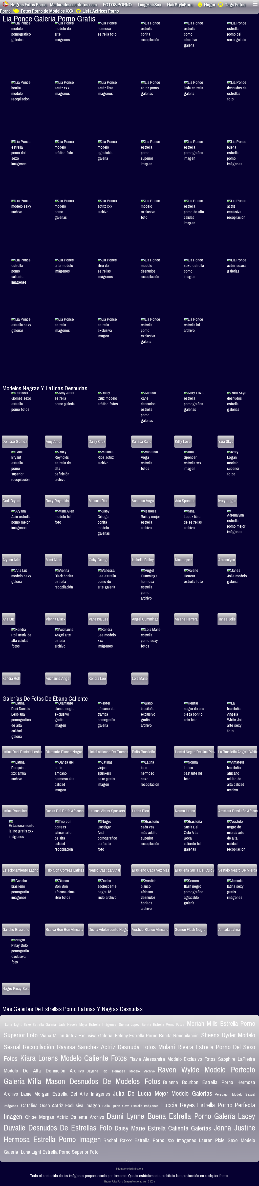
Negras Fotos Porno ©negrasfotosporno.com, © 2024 (129, 1181)
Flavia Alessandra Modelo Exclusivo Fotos (172, 1059)
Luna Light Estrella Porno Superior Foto (60, 1151)
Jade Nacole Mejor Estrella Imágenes (87, 1024)
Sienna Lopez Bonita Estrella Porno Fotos (151, 1024)
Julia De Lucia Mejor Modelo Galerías (162, 1093)
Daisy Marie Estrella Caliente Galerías (163, 1128)
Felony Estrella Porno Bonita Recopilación (157, 1035)
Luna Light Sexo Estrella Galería (30, 1024)
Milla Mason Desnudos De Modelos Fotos (94, 1081)
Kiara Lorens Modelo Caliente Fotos (73, 1058)
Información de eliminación (129, 1168)
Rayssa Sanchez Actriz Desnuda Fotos (106, 1047)
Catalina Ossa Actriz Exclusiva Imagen (60, 1105)
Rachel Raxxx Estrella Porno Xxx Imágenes (150, 1140)
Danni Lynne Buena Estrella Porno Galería (171, 1116)
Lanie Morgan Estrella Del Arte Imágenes (66, 1093)
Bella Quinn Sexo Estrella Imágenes (130, 1106)
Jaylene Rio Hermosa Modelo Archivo (121, 1071)
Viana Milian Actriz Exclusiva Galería (76, 1035)
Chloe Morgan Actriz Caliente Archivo (64, 1117)
